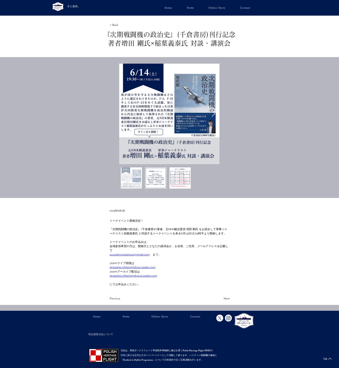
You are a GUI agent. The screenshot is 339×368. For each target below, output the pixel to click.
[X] (219, 318)
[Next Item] (213, 113)
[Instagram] (228, 318)
